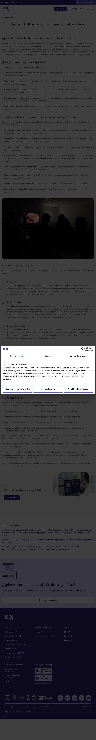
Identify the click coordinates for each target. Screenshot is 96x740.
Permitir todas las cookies (78, 389)
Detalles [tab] (48, 356)
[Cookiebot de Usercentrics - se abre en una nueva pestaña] (83, 349)
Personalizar (47, 389)
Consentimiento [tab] (16, 356)
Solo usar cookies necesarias (18, 389)
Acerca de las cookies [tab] (79, 356)
